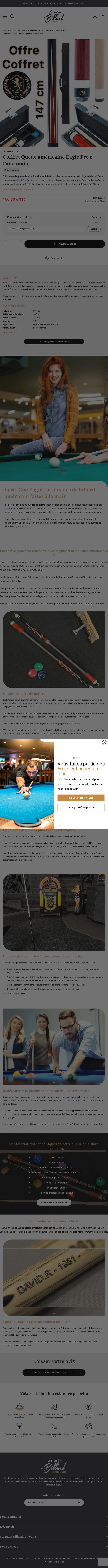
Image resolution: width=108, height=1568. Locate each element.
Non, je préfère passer (81, 807)
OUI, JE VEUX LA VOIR (81, 797)
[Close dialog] (104, 742)
